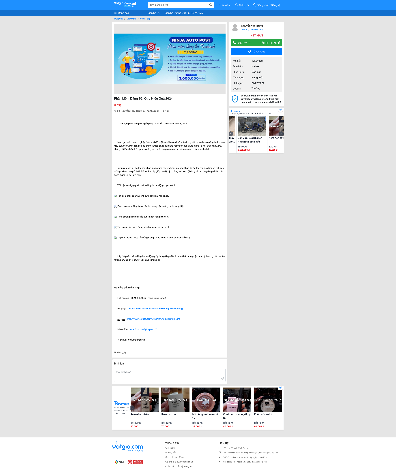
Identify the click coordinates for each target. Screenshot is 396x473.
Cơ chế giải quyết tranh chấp (179, 461)
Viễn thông (131, 18)
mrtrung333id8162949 (252, 29)
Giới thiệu (170, 447)
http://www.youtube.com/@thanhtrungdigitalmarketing (153, 318)
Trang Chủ (118, 18)
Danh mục (123, 12)
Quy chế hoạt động (174, 456)
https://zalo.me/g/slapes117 (143, 329)
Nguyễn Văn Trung (252, 25)
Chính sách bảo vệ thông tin (178, 466)
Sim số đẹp (145, 18)
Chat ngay (259, 51)
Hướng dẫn (170, 452)
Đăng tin (226, 4)
